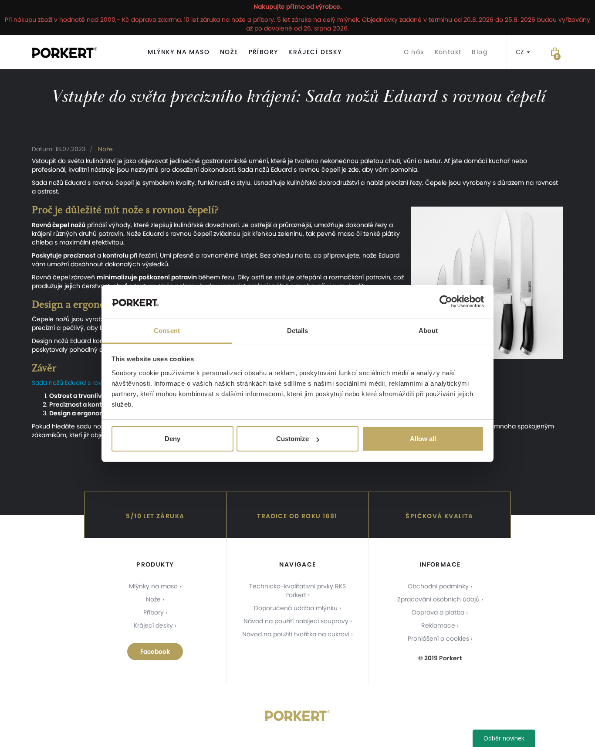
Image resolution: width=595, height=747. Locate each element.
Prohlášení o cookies (438, 638)
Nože (229, 52)
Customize (292, 438)
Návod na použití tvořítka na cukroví (295, 634)
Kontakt (448, 52)
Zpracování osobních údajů (438, 599)
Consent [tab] (167, 330)
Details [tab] (297, 330)
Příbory (263, 52)
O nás (414, 52)
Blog (479, 52)
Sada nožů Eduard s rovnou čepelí (83, 382)
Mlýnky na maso (179, 52)
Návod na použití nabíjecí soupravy (295, 621)
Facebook (155, 651)
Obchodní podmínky (438, 586)
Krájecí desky (314, 52)
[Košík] (555, 52)
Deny (172, 438)
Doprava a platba (438, 612)
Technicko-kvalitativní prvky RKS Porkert (297, 590)
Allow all (423, 438)
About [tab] (428, 330)
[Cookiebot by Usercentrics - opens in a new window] (446, 302)
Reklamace (438, 625)
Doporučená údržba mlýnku (296, 608)
